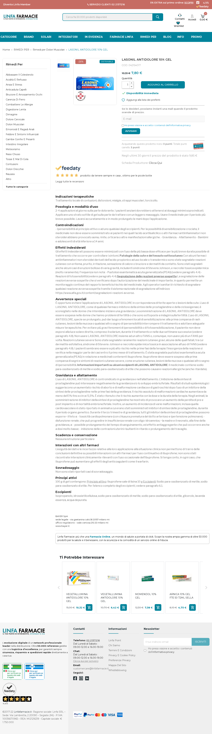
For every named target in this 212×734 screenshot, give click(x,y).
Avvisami (131, 131)
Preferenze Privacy (119, 660)
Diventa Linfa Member (16, 4)
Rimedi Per (14, 64)
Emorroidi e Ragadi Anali (20, 129)
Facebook (75, 678)
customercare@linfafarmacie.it (91, 668)
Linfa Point (114, 640)
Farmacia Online (100, 536)
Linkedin (87, 679)
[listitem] (78, 588)
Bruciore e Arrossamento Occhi (24, 94)
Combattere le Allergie (19, 104)
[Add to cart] (89, 607)
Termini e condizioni (120, 650)
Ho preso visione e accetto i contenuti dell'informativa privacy (157, 125)
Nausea (10, 174)
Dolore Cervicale (15, 119)
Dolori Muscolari (15, 124)
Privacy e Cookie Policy (121, 655)
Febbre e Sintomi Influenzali (22, 134)
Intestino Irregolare (17, 144)
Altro (8, 179)
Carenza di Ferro (15, 99)
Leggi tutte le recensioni (69, 181)
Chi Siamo (114, 645)
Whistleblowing (117, 670)
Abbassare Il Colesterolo (19, 74)
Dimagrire (11, 114)
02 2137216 (118, 4)
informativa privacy (163, 652)
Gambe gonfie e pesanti (20, 139)
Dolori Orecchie (15, 169)
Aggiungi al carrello (163, 84)
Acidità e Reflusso (16, 79)
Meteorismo (13, 149)
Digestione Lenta (16, 109)
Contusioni (12, 164)
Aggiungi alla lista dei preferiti (143, 99)
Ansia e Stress (14, 84)
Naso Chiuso (13, 154)
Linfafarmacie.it (23, 711)
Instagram (81, 679)
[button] (58, 587)
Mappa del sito (117, 665)
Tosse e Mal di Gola (17, 159)
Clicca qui (155, 162)
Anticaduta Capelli (16, 89)
